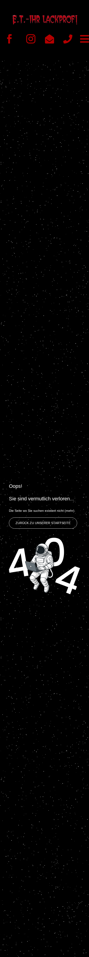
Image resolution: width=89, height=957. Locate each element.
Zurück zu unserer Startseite (43, 523)
